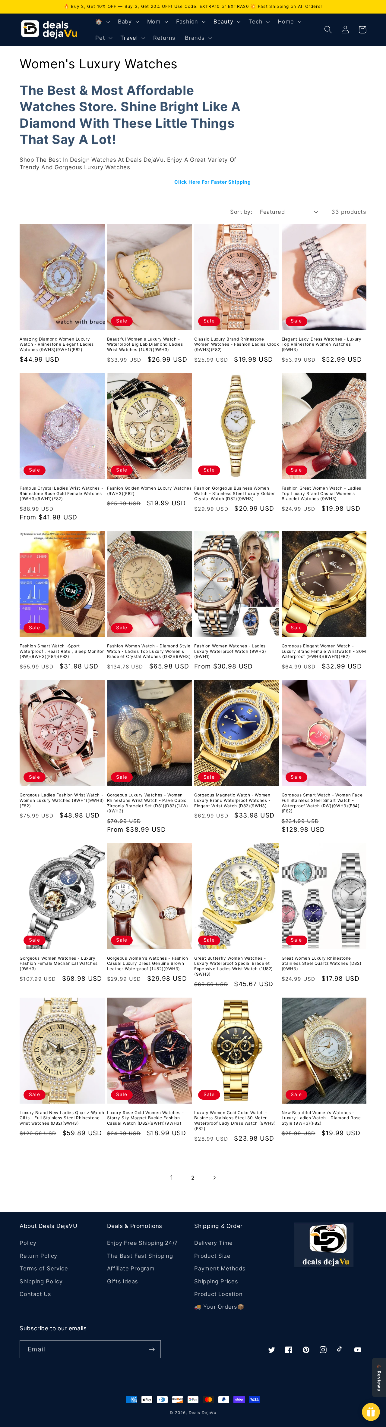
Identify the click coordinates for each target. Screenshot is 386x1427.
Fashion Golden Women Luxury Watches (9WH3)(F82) (149, 491)
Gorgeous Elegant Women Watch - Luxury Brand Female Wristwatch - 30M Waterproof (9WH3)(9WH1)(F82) (324, 651)
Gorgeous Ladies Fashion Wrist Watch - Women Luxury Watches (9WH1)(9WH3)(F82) (62, 800)
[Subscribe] (151, 1349)
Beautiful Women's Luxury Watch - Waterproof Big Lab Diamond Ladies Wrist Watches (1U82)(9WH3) (145, 344)
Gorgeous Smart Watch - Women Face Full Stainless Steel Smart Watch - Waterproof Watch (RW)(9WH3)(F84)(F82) (322, 803)
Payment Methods (220, 1268)
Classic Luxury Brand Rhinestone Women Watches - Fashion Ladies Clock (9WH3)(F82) (236, 344)
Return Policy (38, 1255)
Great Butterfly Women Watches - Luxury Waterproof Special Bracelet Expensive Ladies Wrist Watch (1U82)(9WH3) (233, 966)
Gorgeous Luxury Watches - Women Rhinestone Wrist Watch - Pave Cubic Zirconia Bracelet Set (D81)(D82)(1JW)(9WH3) (147, 803)
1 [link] (171, 1177)
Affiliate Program (131, 1268)
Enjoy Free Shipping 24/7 (142, 1242)
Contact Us (35, 1294)
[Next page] (214, 1177)
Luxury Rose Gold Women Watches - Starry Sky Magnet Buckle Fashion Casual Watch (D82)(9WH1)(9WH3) (145, 1118)
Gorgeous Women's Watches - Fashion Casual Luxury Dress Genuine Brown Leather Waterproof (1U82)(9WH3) (147, 963)
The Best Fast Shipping (140, 1255)
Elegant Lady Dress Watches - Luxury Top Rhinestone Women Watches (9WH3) (322, 344)
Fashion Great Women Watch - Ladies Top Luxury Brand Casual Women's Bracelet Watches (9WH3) (321, 493)
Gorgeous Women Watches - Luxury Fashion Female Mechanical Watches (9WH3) (59, 963)
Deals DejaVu (203, 1412)
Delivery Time (213, 1242)
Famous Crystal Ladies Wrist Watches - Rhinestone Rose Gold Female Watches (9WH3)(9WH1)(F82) (61, 493)
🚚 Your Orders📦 (219, 1306)
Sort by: (241, 211)
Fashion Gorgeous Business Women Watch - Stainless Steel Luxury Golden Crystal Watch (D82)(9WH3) (235, 493)
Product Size (212, 1255)
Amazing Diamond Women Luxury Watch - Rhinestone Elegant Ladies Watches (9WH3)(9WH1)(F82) (57, 344)
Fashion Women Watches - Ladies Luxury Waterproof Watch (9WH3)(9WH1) (230, 651)
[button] (102, 22)
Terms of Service (44, 1268)
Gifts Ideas (122, 1281)
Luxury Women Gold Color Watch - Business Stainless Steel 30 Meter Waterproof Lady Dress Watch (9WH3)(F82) (235, 1120)
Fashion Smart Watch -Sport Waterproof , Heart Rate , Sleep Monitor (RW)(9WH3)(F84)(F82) (62, 651)
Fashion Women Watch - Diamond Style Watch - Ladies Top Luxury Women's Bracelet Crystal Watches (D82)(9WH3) (149, 651)
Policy (28, 1242)
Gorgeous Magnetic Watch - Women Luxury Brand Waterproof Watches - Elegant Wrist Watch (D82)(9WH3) (232, 800)
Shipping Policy (41, 1281)
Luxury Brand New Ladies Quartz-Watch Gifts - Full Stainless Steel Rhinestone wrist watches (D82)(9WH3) (62, 1118)
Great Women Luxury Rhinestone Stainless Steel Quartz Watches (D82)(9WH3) (322, 963)
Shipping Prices (216, 1281)
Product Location (218, 1294)
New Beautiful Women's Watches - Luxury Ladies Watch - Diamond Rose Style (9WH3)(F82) (321, 1118)
